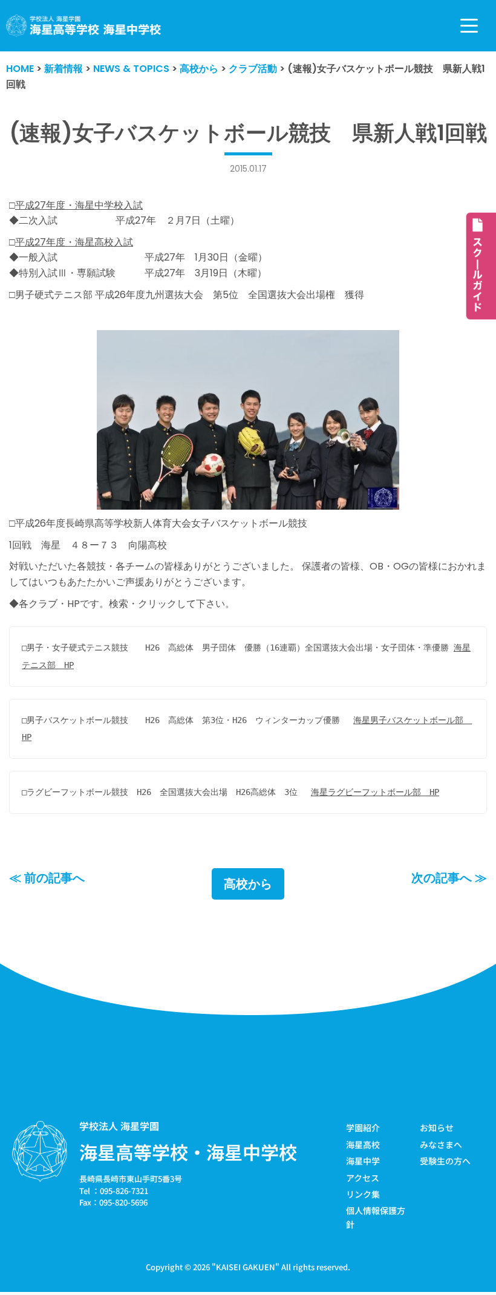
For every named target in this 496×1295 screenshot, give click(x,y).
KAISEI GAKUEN (245, 1267)
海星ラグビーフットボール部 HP (375, 792)
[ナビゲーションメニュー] (469, 26)
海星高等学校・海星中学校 (188, 1151)
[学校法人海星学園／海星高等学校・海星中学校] (84, 26)
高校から (248, 883)
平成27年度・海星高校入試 (74, 242)
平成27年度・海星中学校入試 (79, 205)
